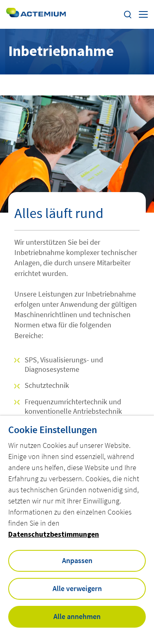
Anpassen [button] (77, 560)
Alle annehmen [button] (77, 616)
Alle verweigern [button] (77, 588)
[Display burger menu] (143, 14)
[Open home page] (36, 14)
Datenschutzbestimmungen (53, 534)
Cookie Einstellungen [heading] (52, 430)
